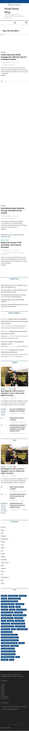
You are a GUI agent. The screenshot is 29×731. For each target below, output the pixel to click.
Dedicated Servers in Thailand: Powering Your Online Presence (17, 505)
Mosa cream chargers (7, 612)
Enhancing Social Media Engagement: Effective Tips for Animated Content (14, 57)
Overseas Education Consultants (9, 640)
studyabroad (14, 646)
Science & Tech (5, 239)
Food (2, 545)
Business (3, 51)
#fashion (4, 596)
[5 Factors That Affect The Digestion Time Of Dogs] (4, 412)
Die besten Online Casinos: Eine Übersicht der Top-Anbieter (18, 496)
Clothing (4, 598)
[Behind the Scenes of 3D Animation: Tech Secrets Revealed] (14, 236)
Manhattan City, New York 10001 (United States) (14, 706)
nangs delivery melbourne (18, 623)
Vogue (2, 583)
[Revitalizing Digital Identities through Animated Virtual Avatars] (14, 141)
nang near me (19, 618)
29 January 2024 (14, 413)
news (13, 629)
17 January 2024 (14, 500)
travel (11, 660)
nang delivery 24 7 (6, 615)
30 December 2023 (15, 509)
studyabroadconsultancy (7, 648)
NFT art (6, 254)
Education (3, 536)
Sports (2, 571)
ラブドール (4, 319)
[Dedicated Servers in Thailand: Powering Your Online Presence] (4, 508)
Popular (10, 388)
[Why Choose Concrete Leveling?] (4, 419)
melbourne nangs (21, 609)
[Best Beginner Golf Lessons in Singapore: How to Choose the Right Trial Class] (14, 376)
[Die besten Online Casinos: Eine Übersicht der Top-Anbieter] (4, 496)
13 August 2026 (5, 398)
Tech (2, 574)
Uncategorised (5, 577)
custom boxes (19, 604)
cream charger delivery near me (9, 601)
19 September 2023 (6, 250)
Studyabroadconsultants (7, 657)
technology (4, 660)
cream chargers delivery (7, 604)
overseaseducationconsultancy (9, 635)
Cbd (2, 533)
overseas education (6, 632)
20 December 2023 (6, 62)
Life (7, 388)
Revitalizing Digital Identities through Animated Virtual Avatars (12, 210)
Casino (3, 530)
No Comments (16, 62)
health (18, 607)
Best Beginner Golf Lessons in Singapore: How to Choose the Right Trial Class (12, 393)
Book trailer (17, 252)
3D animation (12, 64)
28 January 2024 (14, 422)
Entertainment (4, 539)
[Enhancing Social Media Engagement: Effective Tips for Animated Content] (14, 42)
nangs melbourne (20, 626)
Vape (2, 580)
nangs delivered (19, 621)
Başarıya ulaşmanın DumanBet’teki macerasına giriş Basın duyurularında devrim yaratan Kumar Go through (14, 321)
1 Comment (22, 500)
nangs (3, 621)
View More (6, 75)
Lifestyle (12, 609)
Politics (3, 553)
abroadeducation (13, 596)
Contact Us (16, 724)
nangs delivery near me (7, 626)
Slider (14, 388)
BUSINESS (22, 596)
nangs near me (5, 629)
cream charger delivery (14, 598)
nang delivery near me (7, 618)
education (4, 607)
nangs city (10, 621)
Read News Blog (12, 10)
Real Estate (4, 559)
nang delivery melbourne (19, 615)
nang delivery (18, 612)
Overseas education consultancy (9, 637)
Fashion (3, 542)
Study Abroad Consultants (8, 654)
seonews (21, 643)
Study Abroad (5, 646)
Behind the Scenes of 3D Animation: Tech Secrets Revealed (11, 245)
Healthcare (4, 609)
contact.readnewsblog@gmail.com (10, 709)
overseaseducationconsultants (9, 643)
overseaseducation (22, 629)
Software (3, 568)
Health (2, 548)
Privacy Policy (24, 724)
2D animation (5, 64)
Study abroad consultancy (8, 651)
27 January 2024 (14, 433)
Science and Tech (5, 698)
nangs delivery (5, 623)
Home (10, 724)
